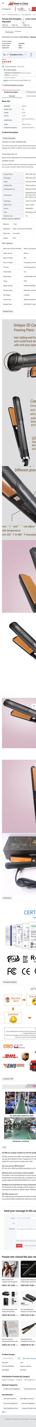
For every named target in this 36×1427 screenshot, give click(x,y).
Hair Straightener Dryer (11, 1408)
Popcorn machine (25, 1366)
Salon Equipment (26, 14)
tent (21, 1362)
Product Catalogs (30, 1358)
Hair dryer (23, 1370)
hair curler (5, 1362)
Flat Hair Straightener (28, 1403)
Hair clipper (5, 1370)
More (4, 1412)
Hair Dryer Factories (10, 1398)
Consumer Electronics (13, 14)
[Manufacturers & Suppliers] (18, 3)
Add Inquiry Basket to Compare (14, 85)
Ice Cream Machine (8, 1366)
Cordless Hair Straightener (12, 1389)
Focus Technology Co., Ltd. (25, 1419)
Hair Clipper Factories (26, 1398)
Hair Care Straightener (10, 1403)
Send (19, 1246)
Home (3, 14)
